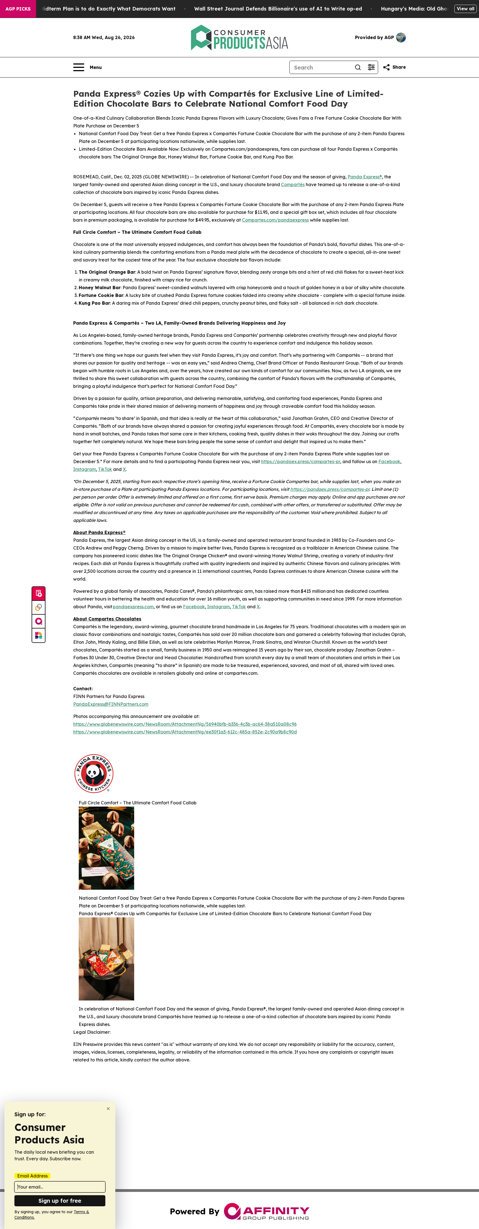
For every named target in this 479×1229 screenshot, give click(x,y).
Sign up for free (60, 1200)
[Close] (108, 1108)
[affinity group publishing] (38, 621)
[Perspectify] (38, 608)
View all (465, 8)
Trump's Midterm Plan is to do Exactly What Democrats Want (96, 9)
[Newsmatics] (38, 635)
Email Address (32, 1176)
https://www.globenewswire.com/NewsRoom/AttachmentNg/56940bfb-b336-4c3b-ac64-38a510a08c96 (185, 724)
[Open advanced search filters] (371, 67)
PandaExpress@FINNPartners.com (110, 704)
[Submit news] (38, 594)
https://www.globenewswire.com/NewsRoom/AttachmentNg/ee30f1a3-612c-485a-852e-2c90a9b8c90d (185, 732)
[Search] (358, 67)
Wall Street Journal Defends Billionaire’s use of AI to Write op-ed (278, 9)
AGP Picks (18, 9)
